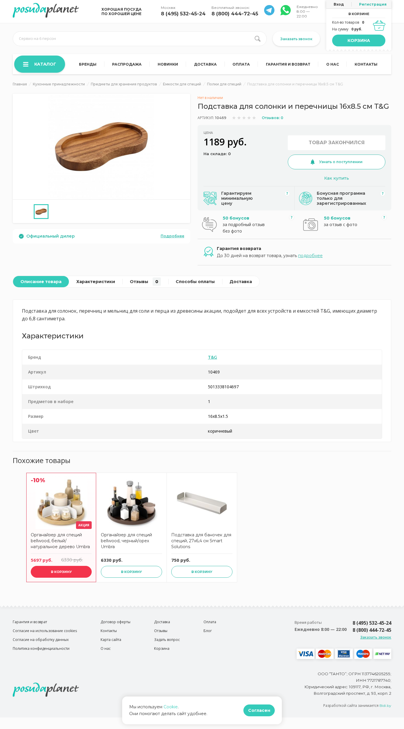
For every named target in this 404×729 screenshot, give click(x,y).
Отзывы (144, 281)
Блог (207, 631)
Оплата (241, 64)
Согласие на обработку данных (41, 639)
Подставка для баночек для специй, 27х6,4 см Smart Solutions (201, 540)
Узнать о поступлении (341, 162)
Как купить (336, 178)
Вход (339, 4)
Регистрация (373, 4)
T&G (212, 357)
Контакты (366, 64)
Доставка (205, 64)
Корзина (359, 40)
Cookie (171, 706)
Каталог (45, 64)
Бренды (87, 64)
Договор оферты (115, 622)
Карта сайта (111, 639)
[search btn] (257, 39)
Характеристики (95, 281)
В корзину (61, 572)
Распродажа (127, 64)
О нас (332, 64)
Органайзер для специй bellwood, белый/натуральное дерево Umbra (60, 540)
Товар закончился (337, 142)
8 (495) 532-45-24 (183, 14)
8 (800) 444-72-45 (234, 14)
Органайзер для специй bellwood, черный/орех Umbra (126, 540)
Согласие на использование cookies (45, 631)
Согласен (259, 710)
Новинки (168, 64)
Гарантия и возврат (288, 64)
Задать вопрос (167, 639)
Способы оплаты (195, 281)
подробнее (310, 255)
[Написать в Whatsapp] (269, 14)
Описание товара (41, 281)
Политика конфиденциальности (41, 648)
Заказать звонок (296, 39)
